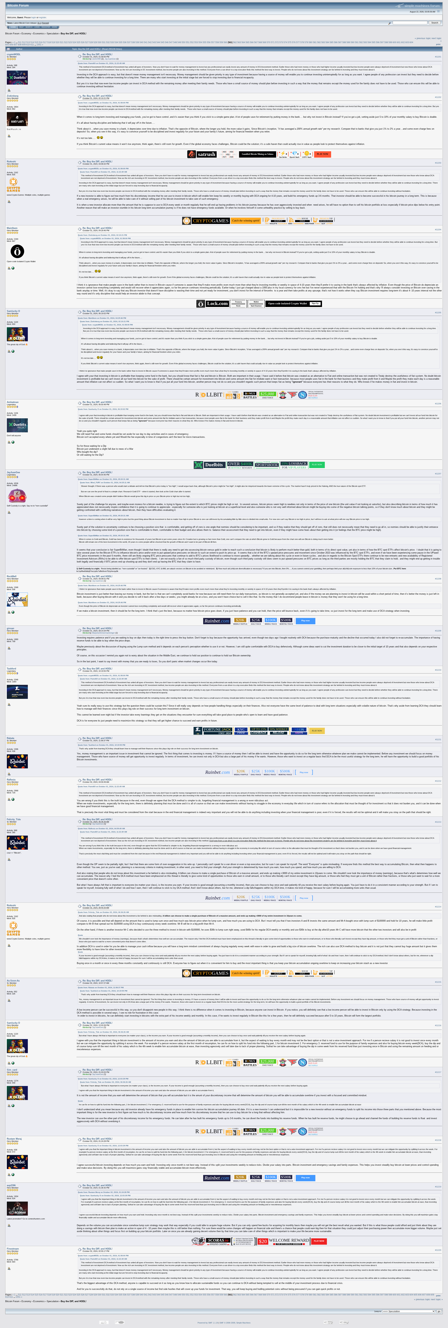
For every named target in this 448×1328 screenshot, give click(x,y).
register (42, 17)
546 (167, 42)
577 (298, 42)
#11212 (438, 781)
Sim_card (12, 1069)
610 (28, 44)
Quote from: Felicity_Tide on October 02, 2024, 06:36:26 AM (103, 912)
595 (373, 42)
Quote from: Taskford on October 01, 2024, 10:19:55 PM (101, 745)
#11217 (438, 1072)
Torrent (45, 23)
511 (20, 42)
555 (204, 42)
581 (315, 42)
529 (95, 42)
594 (369, 42)
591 (357, 42)
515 (36, 42)
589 (348, 42)
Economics (39, 33)
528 (91, 42)
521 (62, 42)
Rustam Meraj (14, 1138)
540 (141, 42)
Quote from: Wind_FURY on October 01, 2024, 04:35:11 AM (105, 482)
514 (32, 42)
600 (394, 42)
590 (352, 42)
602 (403, 42)
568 (260, 42)
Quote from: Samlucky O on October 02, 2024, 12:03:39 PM (103, 1079)
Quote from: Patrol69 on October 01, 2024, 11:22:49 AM (101, 63)
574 (285, 42)
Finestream (13, 1248)
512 (24, 42)
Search (29, 27)
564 (243, 42)
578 (302, 42)
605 (7, 44)
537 (129, 42)
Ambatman (13, 402)
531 (104, 42)
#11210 (438, 670)
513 (28, 42)
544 (158, 42)
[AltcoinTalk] (12, 1174)
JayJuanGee (110, 59)
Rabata (10, 738)
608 (20, 44)
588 (344, 42)
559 (221, 42)
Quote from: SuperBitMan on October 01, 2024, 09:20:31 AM (103, 479)
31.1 (39, 23)
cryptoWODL (13, 54)
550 (183, 42)
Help (21, 27)
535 (120, 42)
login (33, 17)
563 (239, 42)
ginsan (10, 628)
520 (57, 42)
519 (53, 42)
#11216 (438, 1025)
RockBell (11, 576)
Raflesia (11, 779)
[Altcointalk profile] (12, 351)
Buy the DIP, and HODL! (73, 33)
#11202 (438, 97)
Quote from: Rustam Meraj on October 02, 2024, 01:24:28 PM (104, 1192)
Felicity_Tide (14, 819)
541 (146, 42)
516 (41, 42)
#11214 (438, 907)
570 (268, 42)
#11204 (438, 230)
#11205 (438, 313)
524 (74, 42)
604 (411, 42)
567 (256, 42)
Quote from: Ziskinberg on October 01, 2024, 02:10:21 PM (102, 235)
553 (196, 42)
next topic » (437, 1299)
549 (179, 42)
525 (78, 42)
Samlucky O (13, 311)
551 (188, 42)
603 (407, 42)
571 (273, 42)
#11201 (438, 57)
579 (306, 42)
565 (247, 42)
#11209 (438, 631)
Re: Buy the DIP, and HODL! (97, 54)
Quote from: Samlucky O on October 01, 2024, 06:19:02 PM (103, 409)
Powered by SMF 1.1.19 (208, 1323)
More (54, 27)
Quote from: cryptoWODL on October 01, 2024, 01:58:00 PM (103, 103)
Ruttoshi (11, 161)
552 (192, 42)
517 (45, 42)
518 (49, 42)
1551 (39, 44)
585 (331, 42)
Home (13, 27)
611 (32, 44)
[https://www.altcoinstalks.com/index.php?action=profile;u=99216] (12, 268)
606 (11, 44)
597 (382, 42)
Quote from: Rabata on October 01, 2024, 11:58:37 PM (101, 987)
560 (225, 42)
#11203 (438, 163)
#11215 (438, 982)
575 (289, 42)
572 (277, 42)
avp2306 (11, 1185)
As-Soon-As (13, 980)
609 (24, 44)
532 (108, 42)
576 (294, 42)
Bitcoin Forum (12, 33)
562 (235, 42)
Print (438, 44)
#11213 (438, 822)
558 (217, 42)
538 (133, 42)
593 (365, 42)
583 (323, 42)
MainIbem (12, 228)
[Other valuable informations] (12, 1105)
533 (112, 42)
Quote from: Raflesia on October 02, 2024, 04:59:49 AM (101, 828)
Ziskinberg (12, 96)
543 (154, 42)
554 (200, 42)
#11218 (438, 1140)
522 (66, 42)
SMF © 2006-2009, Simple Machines (235, 1323)
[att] (12, 799)
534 (116, 42)
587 (340, 42)
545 (162, 42)
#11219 (438, 1187)
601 (399, 42)
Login (37, 27)
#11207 (438, 474)
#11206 (438, 404)
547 (171, 42)
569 (264, 42)
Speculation (53, 33)
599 (390, 42)
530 (99, 42)
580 (310, 42)
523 (70, 42)
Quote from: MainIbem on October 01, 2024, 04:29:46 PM (102, 318)
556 (209, 42)
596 (378, 42)
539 (137, 42)
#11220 (438, 1250)
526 (83, 42)
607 (15, 44)
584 (327, 42)
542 (150, 42)
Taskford (11, 668)
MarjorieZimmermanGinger (103, 633)
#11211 (438, 739)
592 (361, 42)
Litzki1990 (96, 59)
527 (87, 42)
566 (252, 42)
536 (125, 42)
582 (319, 42)
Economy (26, 33)
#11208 (438, 579)
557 (213, 42)
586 (336, 42)
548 (175, 42)
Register (46, 27)
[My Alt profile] (12, 442)
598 (386, 42)
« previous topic (423, 38)
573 (281, 42)
